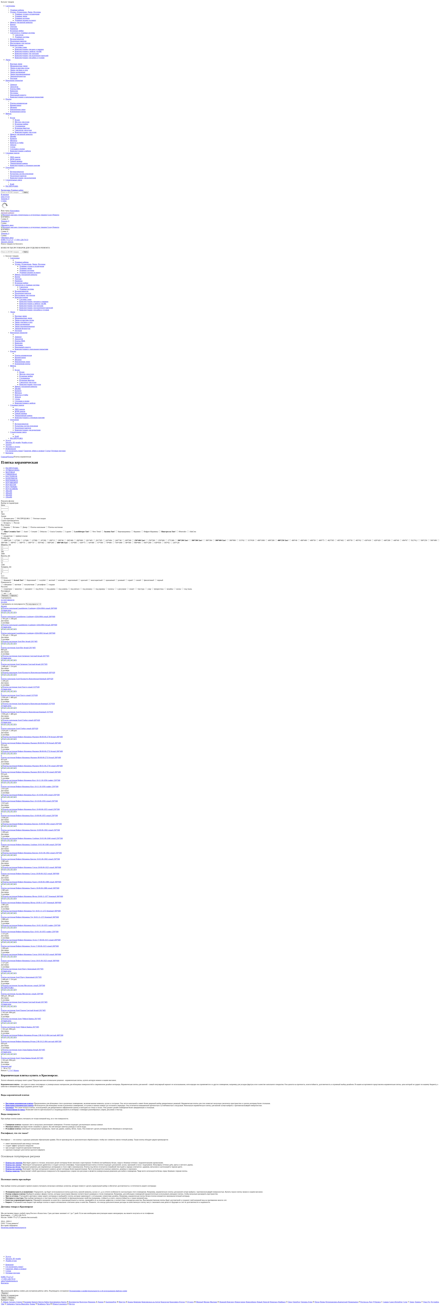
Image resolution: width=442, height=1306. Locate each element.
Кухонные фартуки (22, 128)
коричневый (73, 580)
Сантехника (10, 6)
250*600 (161, 540)
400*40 (294, 540)
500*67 (13, 543)
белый (19, 580)
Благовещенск (55, 1302)
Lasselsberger (81, 532)
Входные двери (16, 64)
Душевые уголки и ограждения (27, 14)
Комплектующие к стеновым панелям (25, 165)
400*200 (271, 540)
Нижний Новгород (226, 1302)
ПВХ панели (15, 157)
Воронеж (91, 1302)
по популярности (7, 600)
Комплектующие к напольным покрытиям (27, 97)
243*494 (108, 540)
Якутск (72, 1304)
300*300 (197, 540)
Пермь (322, 1302)
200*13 (52, 540)
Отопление (10, 167)
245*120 (176, 543)
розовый (121, 580)
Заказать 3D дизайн (13, 442)
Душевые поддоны (22, 18)
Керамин (137, 532)
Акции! (9, 445)
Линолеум (14, 87)
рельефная (41, 585)
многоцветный (97, 580)
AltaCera (192, 532)
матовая (18, 585)
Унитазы (13, 27)
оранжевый (110, 580)
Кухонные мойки (17, 31)
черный (160, 580)
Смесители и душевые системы (22, 33)
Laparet (68, 532)
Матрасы (13, 141)
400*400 (303, 540)
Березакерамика (124, 532)
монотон (18, 589)
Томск (411, 1302)
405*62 (358, 540)
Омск (290, 1302)
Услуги (8, 440)
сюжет (131, 589)
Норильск (274, 1302)
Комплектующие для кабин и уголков (29, 58)
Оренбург (296, 1302)
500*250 (424, 540)
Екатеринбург (111, 1302)
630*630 (157, 543)
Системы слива (21, 47)
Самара (386, 1302)
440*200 (387, 540)
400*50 (313, 540)
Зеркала (13, 145)
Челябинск (41, 1304)
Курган (182, 1302)
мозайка (170, 589)
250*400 (139, 540)
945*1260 (147, 543)
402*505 (331, 540)
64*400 (91, 543)
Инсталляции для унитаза (20, 43)
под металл (75, 589)
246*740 (118, 540)
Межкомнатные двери (19, 66)
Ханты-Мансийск (22, 1304)
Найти (26, 192)
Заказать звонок (7, 242)
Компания (9, 1265)
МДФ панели (15, 159)
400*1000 (261, 540)
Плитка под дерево (13, 1165)
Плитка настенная (55, 527)
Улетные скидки (39, 518)
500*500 (4, 543)
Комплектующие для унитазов (27, 53)
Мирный (199, 1302)
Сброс (4, 1298)
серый (130, 580)
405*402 (340, 540)
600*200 (50, 543)
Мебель (8, 114)
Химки (32, 1304)
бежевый (7, 580)
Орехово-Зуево (306, 1302)
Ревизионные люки (17, 109)
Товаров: (5, 221)
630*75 (82, 543)
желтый (52, 580)
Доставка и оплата (13, 447)
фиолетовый (149, 580)
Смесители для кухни (23, 130)
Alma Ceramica (12, 532)
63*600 (74, 543)
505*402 (41, 543)
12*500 (17, 540)
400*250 (283, 540)
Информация (11, 449)
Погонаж (13, 78)
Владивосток (74, 1302)
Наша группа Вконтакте (10, 1230)
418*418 (367, 540)
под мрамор (100, 589)
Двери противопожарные (20, 74)
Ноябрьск (282, 1302)
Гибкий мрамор (16, 161)
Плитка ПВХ (15, 89)
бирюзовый (31, 580)
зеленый (61, 580)
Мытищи (213, 1302)
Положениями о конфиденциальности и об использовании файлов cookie (98, 1291)
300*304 (209, 540)
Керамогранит (15, 105)
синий (138, 580)
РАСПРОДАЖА (12, 186)
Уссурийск (435, 1302)
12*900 (34, 540)
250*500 (151, 540)
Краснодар (165, 1302)
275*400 (171, 540)
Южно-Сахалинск (60, 1304)
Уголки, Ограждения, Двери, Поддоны (25, 12)
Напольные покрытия (14, 80)
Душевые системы (22, 37)
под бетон (40, 589)
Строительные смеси (14, 180)
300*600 (220, 540)
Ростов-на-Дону (366, 1302)
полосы (111, 589)
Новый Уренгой (263, 1302)
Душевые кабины (17, 10)
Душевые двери (21, 16)
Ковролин (14, 91)
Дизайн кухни (26, 442)
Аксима (109, 532)
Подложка (14, 93)
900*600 (137, 543)
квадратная (8, 536)
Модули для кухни (22, 122)
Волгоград (83, 1302)
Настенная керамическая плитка (19, 1103)
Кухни (17, 120)
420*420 (377, 540)
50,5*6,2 (414, 540)
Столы (12, 147)
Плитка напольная (38, 527)
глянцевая (8, 585)
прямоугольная (21, 536)
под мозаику (87, 589)
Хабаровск (10, 1304)
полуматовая (29, 585)
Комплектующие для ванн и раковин (29, 49)
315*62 (241, 540)
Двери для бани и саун (19, 70)
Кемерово (137, 1302)
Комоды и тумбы (16, 143)
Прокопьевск (353, 1302)
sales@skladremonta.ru (9, 1281)
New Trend (96, 532)
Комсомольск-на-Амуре (151, 1302)
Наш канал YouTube (9, 1232)
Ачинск (19, 1302)
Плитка (8, 99)
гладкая (52, 585)
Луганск (190, 1302)
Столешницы (20, 126)
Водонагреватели (17, 39)
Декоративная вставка (15, 1110)
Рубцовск (377, 1302)
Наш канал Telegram (9, 1234)
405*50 (349, 540)
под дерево (51, 589)
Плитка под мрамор (14, 1163)
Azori (26, 532)
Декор (25, 527)
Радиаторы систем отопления (21, 174)
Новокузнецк (240, 1302)
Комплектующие (16, 45)
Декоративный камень (19, 163)
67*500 (100, 543)
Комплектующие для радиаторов (23, 178)
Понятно (5, 1293)
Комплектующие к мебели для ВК (28, 51)
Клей (12, 184)
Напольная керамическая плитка (19, 1105)
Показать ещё (6, 1066)
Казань (130, 1302)
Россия (16, 523)
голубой (42, 580)
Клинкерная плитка (18, 111)
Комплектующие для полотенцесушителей (31, 56)
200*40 (61, 540)
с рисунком (121, 589)
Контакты (9, 453)
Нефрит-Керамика (151, 532)
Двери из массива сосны (19, 68)
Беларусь (7, 523)
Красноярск (14, 211)
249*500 (128, 540)
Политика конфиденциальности (13, 1228)
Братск (64, 1302)
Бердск (41, 1302)
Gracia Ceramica (56, 532)
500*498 (433, 540)
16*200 (43, 540)
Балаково (27, 1302)
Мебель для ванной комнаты (21, 22)
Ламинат (13, 85)
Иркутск (122, 1302)
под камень (63, 589)
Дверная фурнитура (18, 76)
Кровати (13, 138)
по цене (4, 602)
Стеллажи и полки (17, 149)
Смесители (19, 35)
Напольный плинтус (18, 95)
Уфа (2, 1304)
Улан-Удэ (426, 1302)
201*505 (99, 540)
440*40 (396, 540)
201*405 (89, 540)
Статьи (48, 451)
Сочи (405, 1302)
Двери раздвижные (17, 72)
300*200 (182, 540)
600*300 (62, 543)
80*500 (128, 543)
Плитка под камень (14, 1169)
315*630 (251, 540)
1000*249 (7, 540)
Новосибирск (251, 1302)
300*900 (232, 540)
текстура (141, 589)
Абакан (6, 1302)
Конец (16, 1070)
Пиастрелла (168, 532)
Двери (8, 60)
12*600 (26, 540)
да (10, 593)
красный (84, 580)
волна (178, 589)
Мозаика (13, 107)
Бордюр (7, 527)
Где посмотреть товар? (14, 451)
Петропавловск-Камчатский (336, 1302)
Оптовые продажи (58, 451)
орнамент (28, 589)
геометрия (8, 589)
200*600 (79, 540)
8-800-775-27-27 (7, 240)
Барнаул (35, 1302)
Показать (11, 1298)
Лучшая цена (9, 518)
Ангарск (12, 1302)
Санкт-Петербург (396, 1302)
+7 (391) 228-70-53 (21, 240)
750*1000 (118, 543)
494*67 (405, 540)
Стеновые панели (12, 153)
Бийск (46, 1302)
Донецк (100, 1302)
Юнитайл (182, 532)
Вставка (16, 527)
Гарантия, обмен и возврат (34, 451)
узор (149, 589)
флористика (159, 589)
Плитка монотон (12, 1171)
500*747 (31, 543)
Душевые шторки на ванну (25, 20)
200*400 (70, 540)
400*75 (321, 540)
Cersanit (34, 532)
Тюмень (418, 1302)
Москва (206, 1302)
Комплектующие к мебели (20, 151)
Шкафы (13, 136)
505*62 (167, 543)
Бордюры (10, 1108)
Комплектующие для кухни (25, 132)
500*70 (22, 543)
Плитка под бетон (13, 1167)
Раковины (14, 29)
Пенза (317, 1302)
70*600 (109, 543)
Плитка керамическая (18, 103)
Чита (48, 1304)
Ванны (13, 24)
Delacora (43, 532)
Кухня (12, 118)
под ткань (188, 589)
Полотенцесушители (18, 41)
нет (5, 593)
